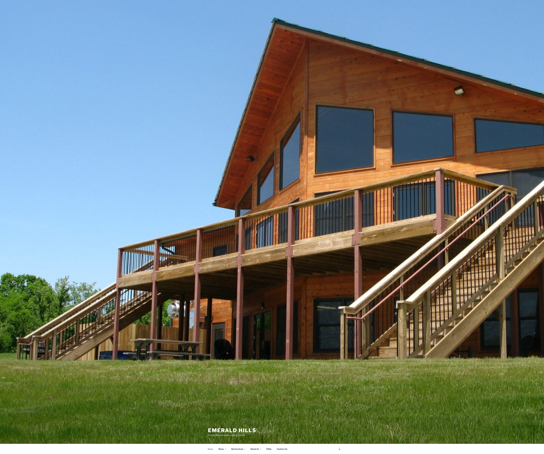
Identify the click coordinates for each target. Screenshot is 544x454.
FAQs (268, 449)
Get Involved (237, 449)
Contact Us (282, 449)
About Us (254, 449)
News (221, 449)
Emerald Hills (232, 430)
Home (210, 449)
